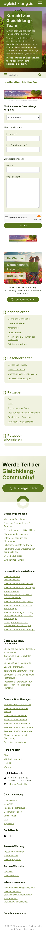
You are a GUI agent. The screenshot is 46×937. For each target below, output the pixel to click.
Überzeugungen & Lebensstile (22, 374)
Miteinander (13, 327)
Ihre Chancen (14, 332)
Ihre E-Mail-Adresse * (16, 145)
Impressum (9, 823)
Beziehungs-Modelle (17, 365)
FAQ (10, 399)
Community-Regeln (13, 811)
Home (6, 82)
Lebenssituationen (16, 369)
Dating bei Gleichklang (19, 318)
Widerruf (8, 767)
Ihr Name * (11, 134)
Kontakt (7, 763)
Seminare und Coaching (19, 417)
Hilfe (10, 403)
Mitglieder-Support (13, 759)
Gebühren (8, 804)
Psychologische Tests (18, 408)
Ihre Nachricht (13, 176)
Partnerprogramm (12, 859)
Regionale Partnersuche (15, 808)
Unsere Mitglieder (16, 323)
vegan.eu (8, 871)
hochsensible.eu (11, 875)
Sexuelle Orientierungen (19, 378)
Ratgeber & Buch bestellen (20, 421)
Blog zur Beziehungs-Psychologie (24, 412)
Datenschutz (10, 815)
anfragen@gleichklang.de (20, 784)
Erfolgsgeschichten (17, 344)
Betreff (9, 165)
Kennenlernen (10, 800)
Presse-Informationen (14, 851)
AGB (6, 819)
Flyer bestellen (11, 855)
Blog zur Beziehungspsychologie (19, 887)
